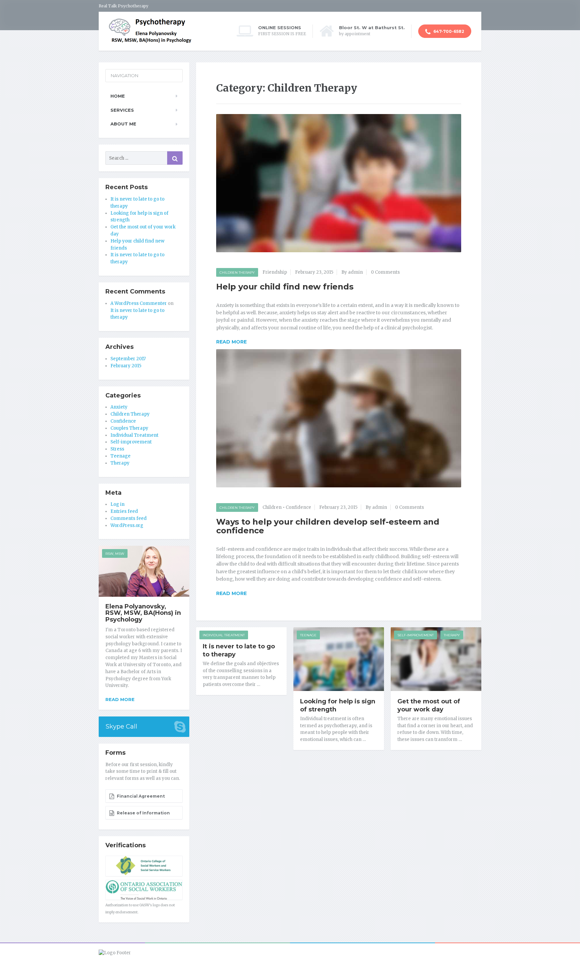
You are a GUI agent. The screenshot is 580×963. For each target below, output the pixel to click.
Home (117, 96)
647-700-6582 (448, 31)
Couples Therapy (129, 428)
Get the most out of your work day (428, 705)
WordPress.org (126, 525)
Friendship (274, 272)
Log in (117, 504)
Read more (120, 699)
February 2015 (125, 366)
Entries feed (124, 511)
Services (122, 110)
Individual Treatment (224, 635)
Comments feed (128, 518)
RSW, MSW (114, 553)
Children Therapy (237, 272)
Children (272, 507)
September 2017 (128, 359)
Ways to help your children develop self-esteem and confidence (327, 526)
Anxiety (119, 407)
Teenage (308, 635)
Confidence (298, 507)
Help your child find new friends (284, 286)
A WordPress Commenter (138, 303)
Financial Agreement (140, 796)
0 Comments (385, 272)
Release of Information (143, 812)
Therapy (452, 635)
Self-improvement (415, 635)
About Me (123, 123)
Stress (117, 449)
